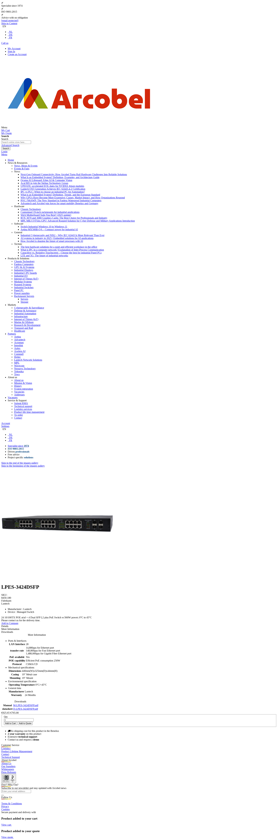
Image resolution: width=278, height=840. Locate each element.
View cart (6, 824)
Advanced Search (10, 145)
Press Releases (8, 772)
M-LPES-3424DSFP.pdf (25, 705)
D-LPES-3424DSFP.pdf (25, 709)
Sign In (11, 51)
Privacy (5, 806)
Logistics (5, 748)
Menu (4, 154)
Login (4, 151)
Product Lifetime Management (16, 751)
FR (10, 37)
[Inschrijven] (2, 795)
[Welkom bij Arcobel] (79, 127)
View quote (7, 837)
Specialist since (18, 445)
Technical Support (10, 757)
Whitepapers (7, 769)
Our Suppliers (8, 766)
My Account (14, 48)
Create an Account (17, 54)
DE (11, 34)
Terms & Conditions (11, 803)
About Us (6, 763)
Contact (5, 754)
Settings (5, 426)
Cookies (5, 809)
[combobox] (16, 142)
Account (5, 423)
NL (11, 31)
